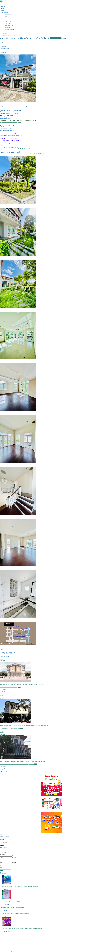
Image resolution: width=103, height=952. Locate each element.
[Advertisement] (51, 941)
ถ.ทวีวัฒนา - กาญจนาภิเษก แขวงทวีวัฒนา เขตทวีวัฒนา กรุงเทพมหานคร (14, 41)
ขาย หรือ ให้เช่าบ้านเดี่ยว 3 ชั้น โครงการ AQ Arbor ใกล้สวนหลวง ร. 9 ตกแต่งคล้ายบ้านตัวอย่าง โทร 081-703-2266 (22, 761)
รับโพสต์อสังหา (4, 33)
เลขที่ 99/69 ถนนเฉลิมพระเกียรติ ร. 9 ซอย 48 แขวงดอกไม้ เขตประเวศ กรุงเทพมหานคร (17, 764)
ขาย (3, 8)
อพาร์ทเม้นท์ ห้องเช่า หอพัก (9, 23)
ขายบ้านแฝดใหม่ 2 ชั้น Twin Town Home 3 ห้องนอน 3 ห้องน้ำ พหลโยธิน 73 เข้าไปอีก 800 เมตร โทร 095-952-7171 (23, 684)
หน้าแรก (3, 6)
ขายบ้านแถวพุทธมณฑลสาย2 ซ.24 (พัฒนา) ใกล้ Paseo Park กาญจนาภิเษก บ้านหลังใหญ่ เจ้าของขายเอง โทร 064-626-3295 (24, 725)
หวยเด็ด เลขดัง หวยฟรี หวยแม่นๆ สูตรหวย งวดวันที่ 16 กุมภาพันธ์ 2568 (13, 901)
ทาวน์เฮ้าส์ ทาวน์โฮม (8, 21)
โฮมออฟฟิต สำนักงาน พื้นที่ (9, 29)
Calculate (2, 845)
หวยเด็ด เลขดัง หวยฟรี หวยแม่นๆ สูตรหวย (9, 35)
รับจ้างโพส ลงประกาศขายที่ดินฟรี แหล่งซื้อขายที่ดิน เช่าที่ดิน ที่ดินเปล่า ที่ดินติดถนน (15, 913)
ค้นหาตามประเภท (5, 12)
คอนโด (6, 16)
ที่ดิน (5, 18)
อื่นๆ (5, 31)
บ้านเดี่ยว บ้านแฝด (8, 14)
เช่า (3, 10)
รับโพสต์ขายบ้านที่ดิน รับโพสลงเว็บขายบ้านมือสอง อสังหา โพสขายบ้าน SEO (14, 907)
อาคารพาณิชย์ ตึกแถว (8, 19)
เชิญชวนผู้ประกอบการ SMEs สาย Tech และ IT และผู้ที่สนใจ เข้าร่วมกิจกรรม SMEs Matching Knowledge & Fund (20, 886)
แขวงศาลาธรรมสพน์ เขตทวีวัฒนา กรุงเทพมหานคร (10, 728)
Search (1, 870)
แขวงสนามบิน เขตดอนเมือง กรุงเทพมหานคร (8, 687)
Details (19, 687)
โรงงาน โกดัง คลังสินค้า (9, 25)
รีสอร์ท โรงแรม (7, 27)
